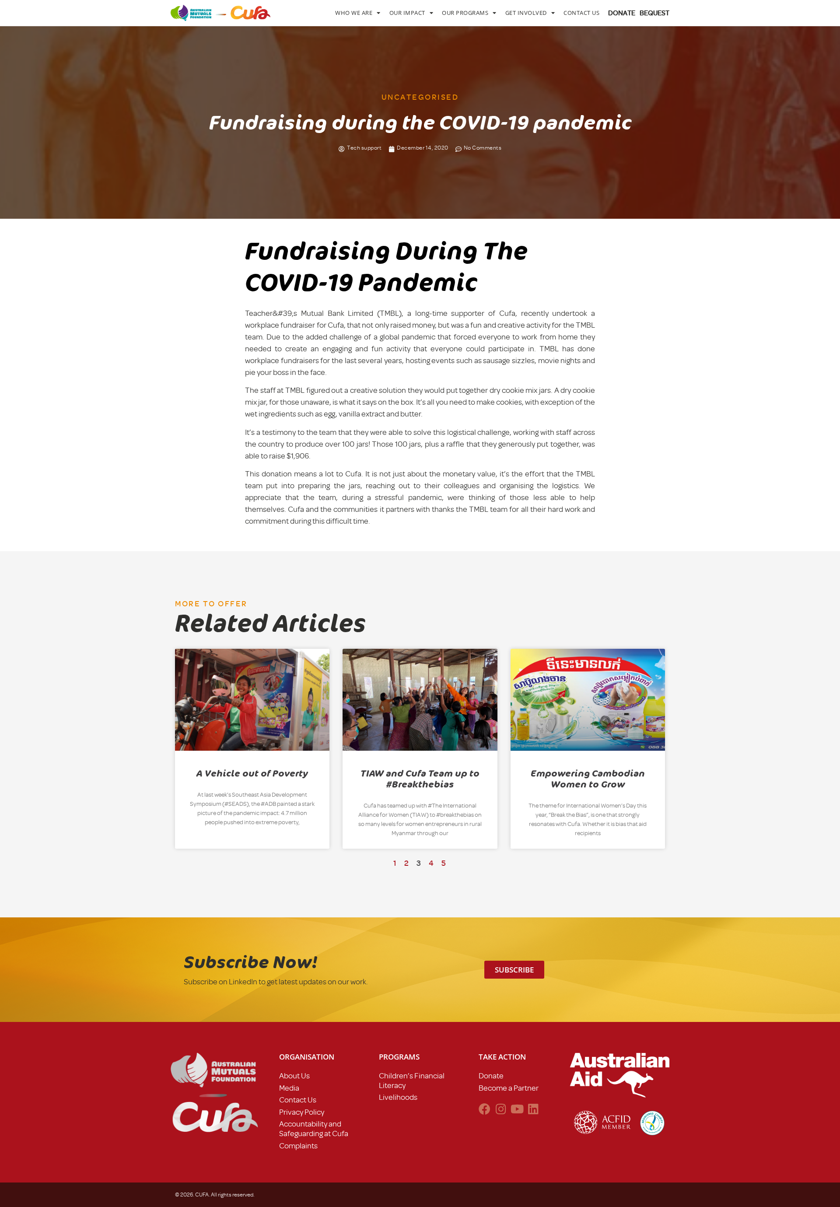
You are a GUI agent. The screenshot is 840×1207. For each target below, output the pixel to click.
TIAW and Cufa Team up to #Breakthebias (420, 779)
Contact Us (581, 13)
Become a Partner (509, 1088)
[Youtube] (517, 1109)
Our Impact (407, 13)
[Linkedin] (533, 1109)
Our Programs (465, 13)
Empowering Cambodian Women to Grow (588, 779)
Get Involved (526, 13)
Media (289, 1088)
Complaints (298, 1145)
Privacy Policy (301, 1112)
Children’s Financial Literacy (411, 1080)
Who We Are (353, 13)
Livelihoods (398, 1097)
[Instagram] (501, 1109)
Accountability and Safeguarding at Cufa (313, 1129)
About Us (294, 1075)
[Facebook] (484, 1109)
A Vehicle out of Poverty (252, 773)
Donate (491, 1075)
